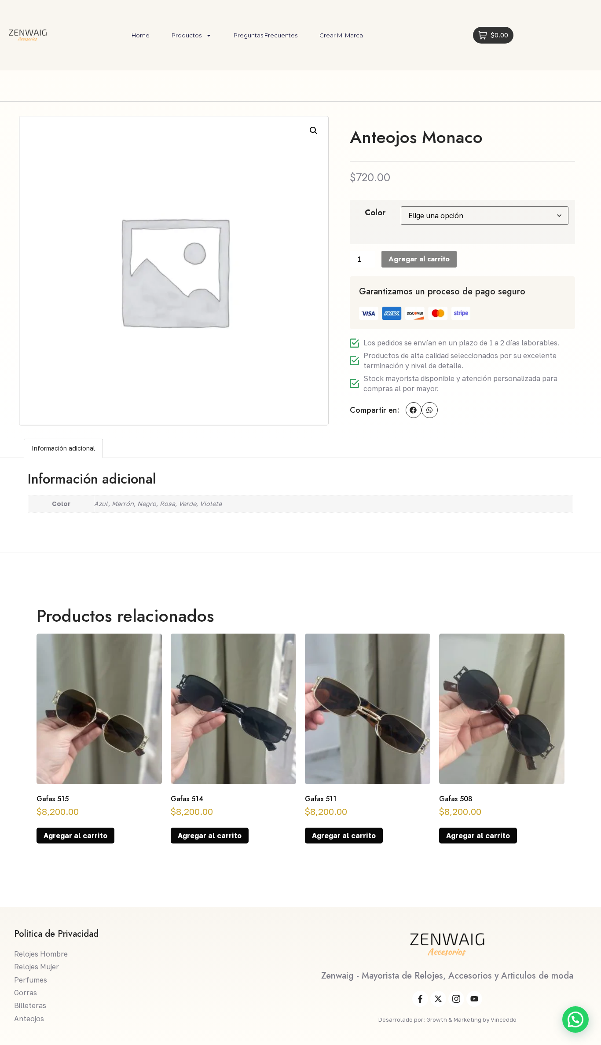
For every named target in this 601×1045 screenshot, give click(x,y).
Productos (187, 35)
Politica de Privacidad (56, 934)
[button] (314, 131)
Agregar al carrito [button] (75, 835)
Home (141, 35)
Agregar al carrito (419, 259)
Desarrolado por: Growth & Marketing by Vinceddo (447, 1019)
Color (375, 212)
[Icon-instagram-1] (456, 999)
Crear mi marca (341, 35)
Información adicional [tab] (63, 448)
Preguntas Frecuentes (265, 35)
